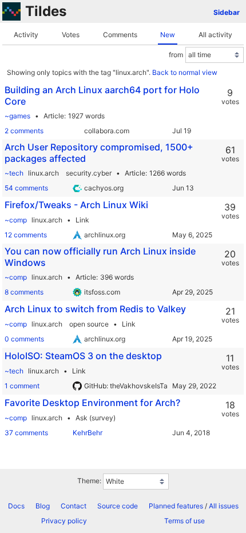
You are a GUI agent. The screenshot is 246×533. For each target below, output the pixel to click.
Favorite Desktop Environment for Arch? (92, 402)
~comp (16, 220)
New (167, 34)
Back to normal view (184, 72)
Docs (16, 506)
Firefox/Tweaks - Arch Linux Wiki (76, 204)
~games (17, 116)
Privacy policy (64, 520)
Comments (120, 34)
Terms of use (184, 520)
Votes (71, 34)
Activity (26, 34)
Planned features (176, 506)
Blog (42, 506)
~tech (14, 173)
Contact (73, 506)
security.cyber (89, 173)
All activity (215, 34)
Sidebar (226, 12)
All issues (224, 506)
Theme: (89, 480)
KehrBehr (87, 432)
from (176, 54)
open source (89, 324)
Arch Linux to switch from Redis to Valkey (95, 309)
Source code (117, 506)
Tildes (45, 11)
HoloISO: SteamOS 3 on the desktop (83, 355)
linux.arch (43, 173)
